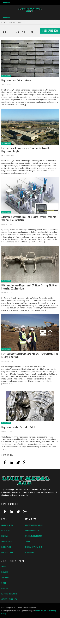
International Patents (33, 547)
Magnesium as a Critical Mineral (16, 80)
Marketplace (6, 547)
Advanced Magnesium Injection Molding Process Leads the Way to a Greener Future (28, 218)
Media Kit (4, 588)
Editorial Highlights (9, 594)
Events (27, 541)
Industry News (7, 525)
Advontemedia (31, 607)
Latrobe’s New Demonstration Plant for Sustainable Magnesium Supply (25, 149)
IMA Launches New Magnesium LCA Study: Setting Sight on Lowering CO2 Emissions (29, 287)
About (3, 566)
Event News (5, 530)
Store (3, 583)
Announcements (7, 541)
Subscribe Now (50, 30)
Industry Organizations (34, 525)
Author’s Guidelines (9, 599)
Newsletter (29, 552)
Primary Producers (32, 530)
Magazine (4, 572)
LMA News (4, 536)
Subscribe (5, 577)
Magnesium (6, 76)
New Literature (7, 552)
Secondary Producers (33, 536)
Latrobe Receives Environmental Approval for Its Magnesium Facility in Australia (29, 355)
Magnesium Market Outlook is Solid (18, 427)
